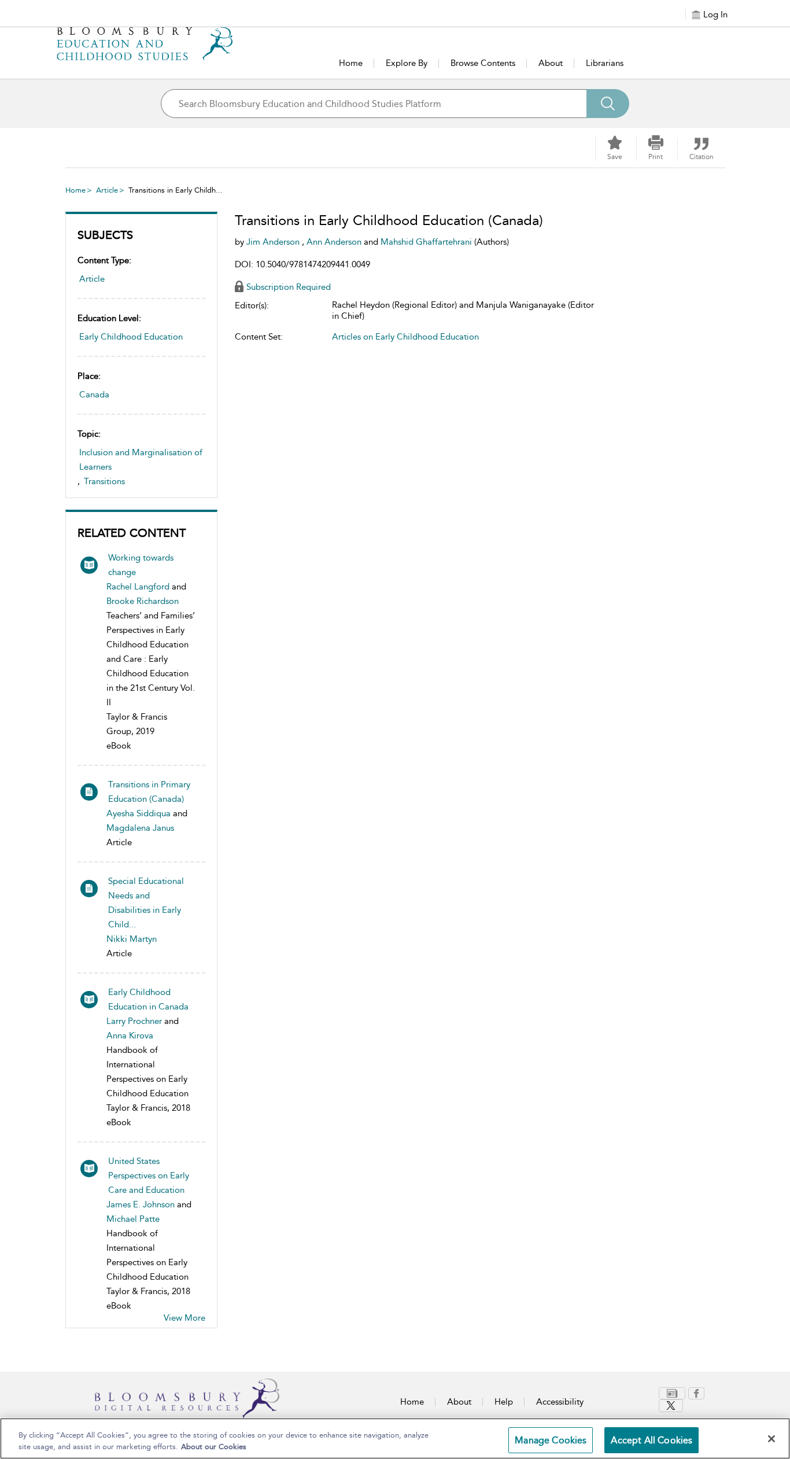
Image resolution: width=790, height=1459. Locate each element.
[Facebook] (696, 1393)
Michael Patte (133, 1219)
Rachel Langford (137, 586)
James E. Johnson (140, 1204)
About (550, 63)
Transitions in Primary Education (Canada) (149, 791)
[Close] (771, 1438)
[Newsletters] (672, 1393)
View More (184, 1318)
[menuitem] (673, 1393)
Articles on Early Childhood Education (405, 336)
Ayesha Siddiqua (138, 813)
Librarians (604, 63)
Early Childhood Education (131, 336)
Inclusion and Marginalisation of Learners (140, 459)
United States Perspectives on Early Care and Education (148, 1175)
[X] (671, 1405)
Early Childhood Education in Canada (148, 999)
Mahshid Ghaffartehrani (427, 242)
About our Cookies (213, 1446)
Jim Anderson (274, 242)
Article (107, 190)
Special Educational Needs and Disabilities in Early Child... (146, 903)
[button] (655, 148)
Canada (94, 394)
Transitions (104, 481)
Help (503, 1402)
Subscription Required (288, 287)
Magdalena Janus (140, 828)
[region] (395, 1438)
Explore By (406, 63)
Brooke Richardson (142, 601)
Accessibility (560, 1402)
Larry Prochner (134, 1021)
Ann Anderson (335, 242)
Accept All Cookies (651, 1440)
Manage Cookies (550, 1440)
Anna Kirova (129, 1035)
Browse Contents (483, 63)
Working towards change (140, 564)
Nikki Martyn (131, 939)
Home (351, 63)
